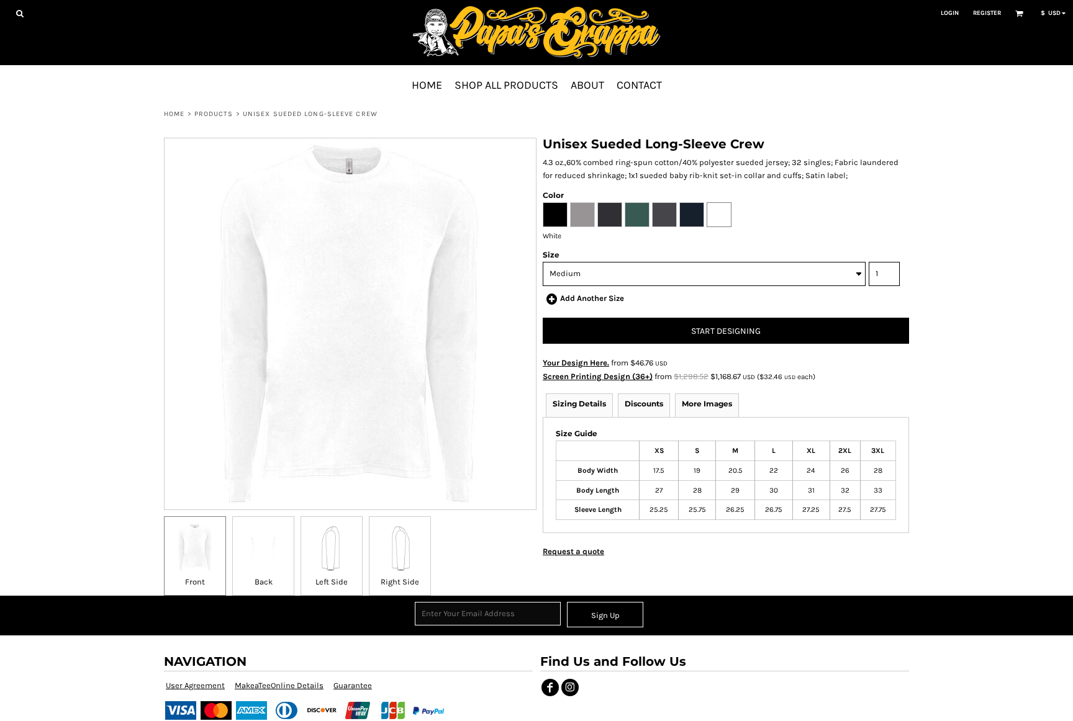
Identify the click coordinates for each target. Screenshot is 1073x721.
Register (987, 13)
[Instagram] (570, 687)
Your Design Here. (576, 362)
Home (174, 114)
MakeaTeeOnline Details (279, 685)
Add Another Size (592, 298)
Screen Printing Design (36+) (598, 376)
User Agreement (195, 685)
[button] (20, 13)
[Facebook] (550, 687)
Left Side (331, 581)
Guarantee (352, 685)
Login (950, 13)
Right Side (400, 581)
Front (195, 581)
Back (264, 581)
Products (213, 114)
